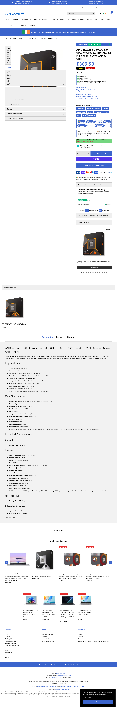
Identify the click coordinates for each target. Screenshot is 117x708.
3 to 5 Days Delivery (93, 108)
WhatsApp (105, 210)
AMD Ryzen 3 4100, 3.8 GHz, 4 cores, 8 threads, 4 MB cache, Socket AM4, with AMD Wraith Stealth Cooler (98, 576)
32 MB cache (81, 112)
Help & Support (13, 104)
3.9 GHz (105, 108)
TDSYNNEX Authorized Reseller (46, 686)
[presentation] (6, 562)
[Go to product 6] (93, 272)
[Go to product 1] (81, 272)
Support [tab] (71, 337)
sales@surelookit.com (106, 7)
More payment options (94, 165)
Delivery (10, 109)
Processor (91, 115)
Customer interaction (15, 99)
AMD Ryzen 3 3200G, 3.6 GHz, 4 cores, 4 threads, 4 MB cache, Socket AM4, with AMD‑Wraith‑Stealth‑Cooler (71, 576)
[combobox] (81, 13)
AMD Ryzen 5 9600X (101, 112)
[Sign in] (101, 13)
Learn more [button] (87, 697)
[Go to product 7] (95, 272)
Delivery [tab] (60, 337)
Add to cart (101, 153)
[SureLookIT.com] (14, 13)
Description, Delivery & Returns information (94, 215)
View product (14, 319)
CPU (78, 115)
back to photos (58, 531)
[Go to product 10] (102, 272)
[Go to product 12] (106, 272)
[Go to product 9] (99, 272)
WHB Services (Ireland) (62, 689)
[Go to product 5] (90, 272)
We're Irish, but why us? (9, 78)
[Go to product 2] (83, 272)
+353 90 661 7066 (56, 677)
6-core (90, 112)
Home (7, 38)
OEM (84, 115)
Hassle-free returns (14, 114)
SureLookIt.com (60, 673)
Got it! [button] (98, 702)
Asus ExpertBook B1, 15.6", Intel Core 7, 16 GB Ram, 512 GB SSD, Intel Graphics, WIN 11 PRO (67, 614)
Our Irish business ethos (16, 118)
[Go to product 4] (88, 272)
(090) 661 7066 (93, 210)
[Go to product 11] (104, 272)
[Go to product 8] (97, 272)
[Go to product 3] (86, 272)
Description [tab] (47, 337)
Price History (81, 73)
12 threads (80, 108)
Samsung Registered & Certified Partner (73, 686)
